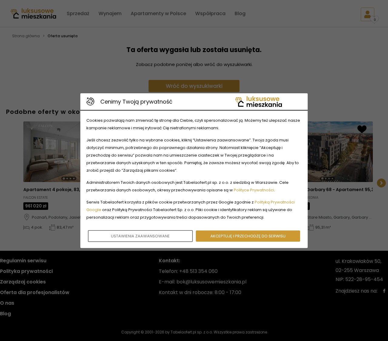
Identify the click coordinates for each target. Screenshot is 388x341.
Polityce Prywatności (254, 190)
